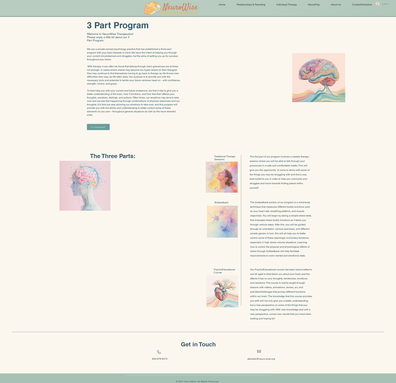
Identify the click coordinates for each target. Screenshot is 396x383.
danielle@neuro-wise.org (261, 358)
